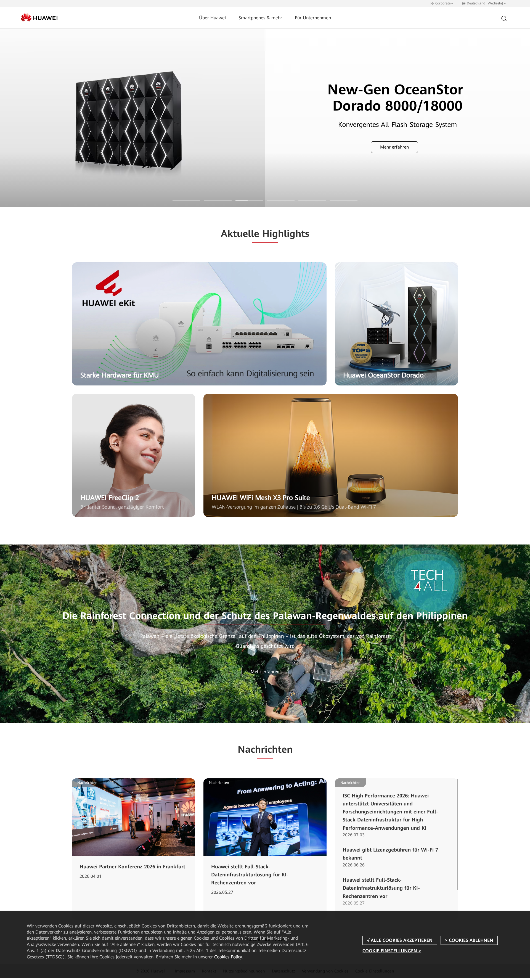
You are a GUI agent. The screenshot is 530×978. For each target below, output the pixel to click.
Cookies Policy (228, 957)
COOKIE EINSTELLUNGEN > (391, 950)
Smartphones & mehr (260, 17)
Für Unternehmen (313, 17)
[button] (186, 200)
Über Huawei (212, 17)
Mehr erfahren (262, 147)
